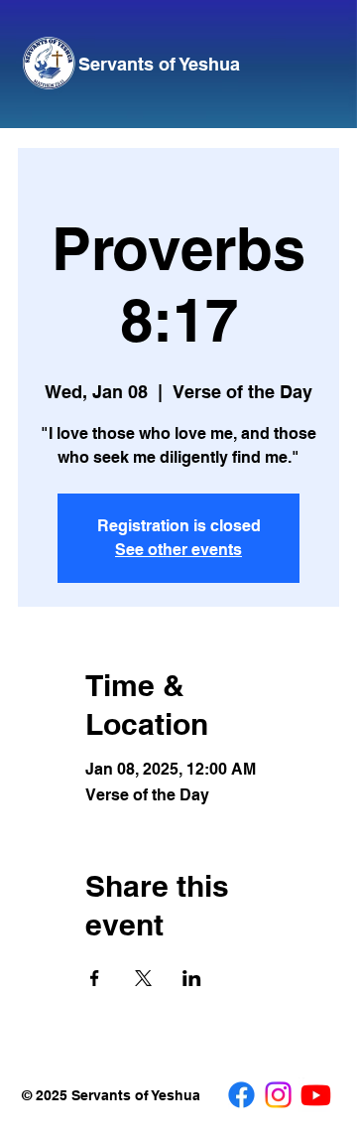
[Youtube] (315, 1094)
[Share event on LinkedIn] (191, 978)
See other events (178, 549)
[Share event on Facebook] (94, 978)
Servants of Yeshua (159, 63)
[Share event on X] (143, 978)
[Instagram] (278, 1094)
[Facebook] (241, 1094)
